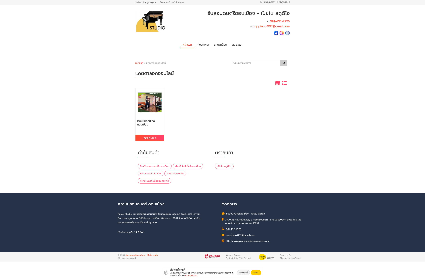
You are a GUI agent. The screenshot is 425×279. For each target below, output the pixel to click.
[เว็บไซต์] (287, 33)
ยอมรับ (256, 272)
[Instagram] (281, 33)
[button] (203, 44)
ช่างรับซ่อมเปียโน (175, 173)
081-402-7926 (280, 21)
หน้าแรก (139, 63)
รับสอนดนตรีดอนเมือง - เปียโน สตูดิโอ (142, 255)
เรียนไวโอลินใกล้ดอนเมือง (188, 166)
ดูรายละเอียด (149, 138)
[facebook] (276, 33)
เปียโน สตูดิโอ (224, 166)
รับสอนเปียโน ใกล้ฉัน (150, 173)
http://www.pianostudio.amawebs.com (247, 241)
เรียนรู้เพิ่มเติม (191, 275)
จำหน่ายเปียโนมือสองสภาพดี (154, 181)
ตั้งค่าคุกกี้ (243, 272)
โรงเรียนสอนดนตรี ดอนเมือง (154, 166)
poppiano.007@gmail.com (271, 26)
